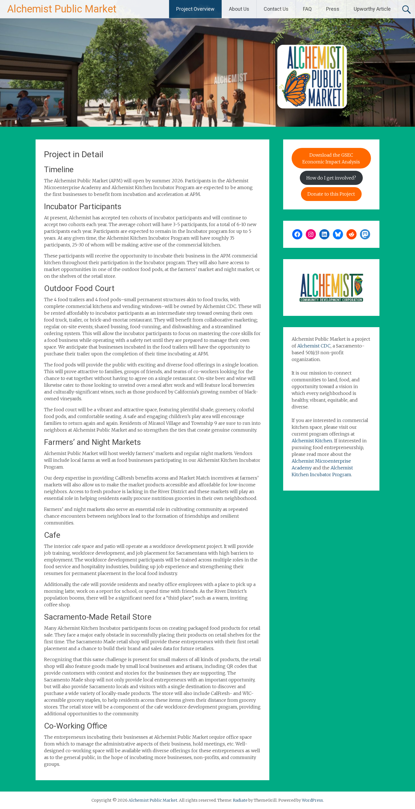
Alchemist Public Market (61, 9)
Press (332, 9)
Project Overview (195, 9)
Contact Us (276, 9)
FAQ (307, 9)
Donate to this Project (331, 194)
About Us (239, 9)
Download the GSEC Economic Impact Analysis (331, 158)
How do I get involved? (331, 178)
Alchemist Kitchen (312, 440)
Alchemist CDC (314, 346)
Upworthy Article (372, 9)
